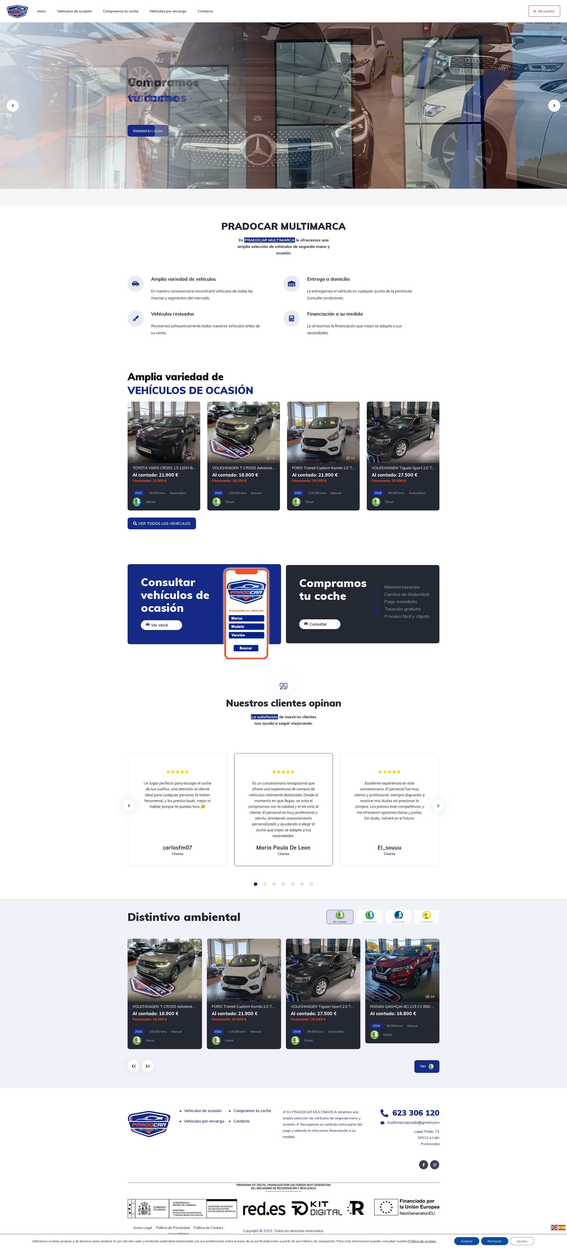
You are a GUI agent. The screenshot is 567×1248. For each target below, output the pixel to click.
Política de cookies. (422, 1241)
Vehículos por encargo (168, 11)
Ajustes (522, 1241)
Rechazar (495, 1241)
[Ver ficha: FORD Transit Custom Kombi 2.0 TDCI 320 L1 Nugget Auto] (323, 456)
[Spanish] (562, 1227)
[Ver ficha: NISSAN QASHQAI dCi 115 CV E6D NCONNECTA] (402, 991)
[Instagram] (434, 1164)
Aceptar (467, 1241)
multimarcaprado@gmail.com (412, 1122)
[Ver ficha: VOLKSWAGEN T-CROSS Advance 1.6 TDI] (243, 456)
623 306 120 (414, 1113)
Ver (423, 1066)
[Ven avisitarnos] (283, 105)
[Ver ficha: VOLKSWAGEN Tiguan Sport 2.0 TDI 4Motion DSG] (403, 456)
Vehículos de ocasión (74, 11)
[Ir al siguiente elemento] (148, 1066)
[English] (554, 1227)
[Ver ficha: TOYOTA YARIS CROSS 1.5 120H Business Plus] (164, 456)
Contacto (205, 11)
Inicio (41, 11)
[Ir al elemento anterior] (134, 1066)
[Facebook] (423, 1164)
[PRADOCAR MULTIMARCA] (17, 11)
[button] (255, 884)
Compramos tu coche (120, 11)
